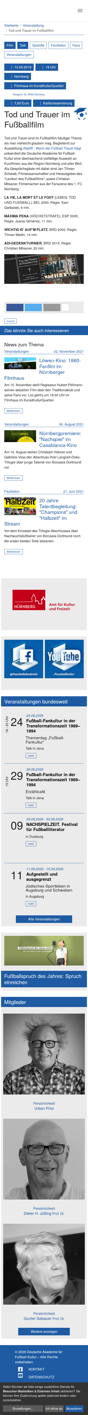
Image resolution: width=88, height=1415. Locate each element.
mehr (31, 755)
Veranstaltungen (19, 54)
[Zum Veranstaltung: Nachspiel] (20, 436)
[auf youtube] (20, 1375)
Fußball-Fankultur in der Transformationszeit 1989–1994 (53, 725)
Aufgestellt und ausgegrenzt (41, 876)
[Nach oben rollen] (81, 1408)
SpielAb (38, 45)
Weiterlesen (14, 410)
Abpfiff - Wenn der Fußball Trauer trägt (52, 148)
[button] (14, 307)
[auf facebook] (20, 1369)
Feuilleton (58, 45)
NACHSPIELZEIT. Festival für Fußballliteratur (52, 826)
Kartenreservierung (57, 103)
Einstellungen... (23, 1408)
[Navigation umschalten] (80, 10)
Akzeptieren (74, 1408)
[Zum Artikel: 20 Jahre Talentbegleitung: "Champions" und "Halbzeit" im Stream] (20, 506)
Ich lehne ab (54, 1408)
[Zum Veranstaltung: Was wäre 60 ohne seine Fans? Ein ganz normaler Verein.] (20, 363)
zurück (10, 321)
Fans (76, 45)
